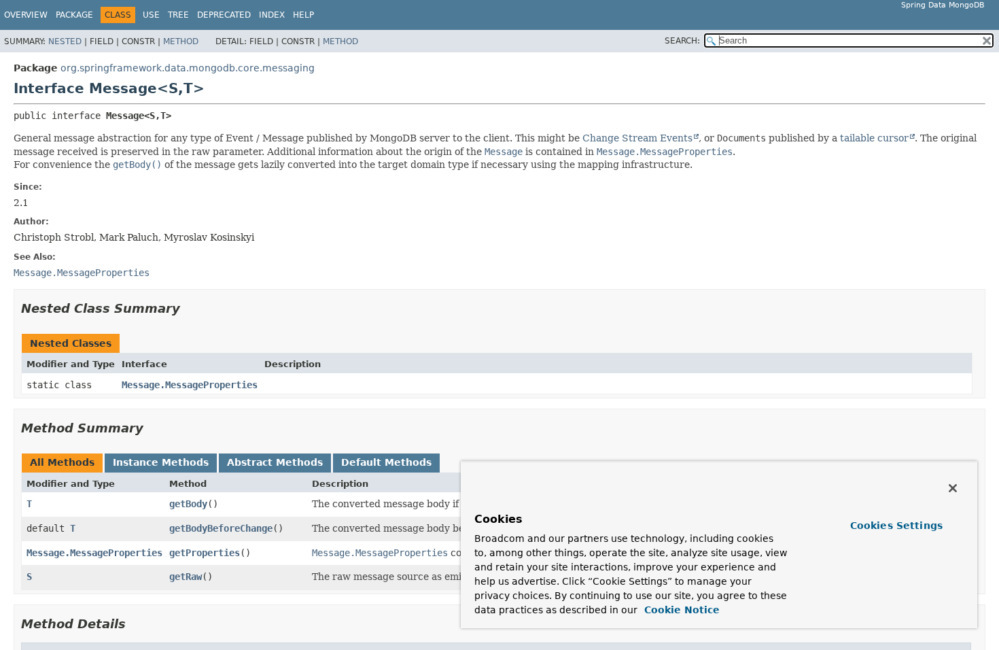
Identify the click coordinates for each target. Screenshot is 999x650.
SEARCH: (682, 41)
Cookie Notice (680, 609)
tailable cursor (874, 138)
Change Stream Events (637, 138)
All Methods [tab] (62, 462)
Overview (26, 15)
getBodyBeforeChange (221, 528)
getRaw (185, 576)
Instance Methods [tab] (161, 462)
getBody (188, 503)
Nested (65, 41)
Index (272, 15)
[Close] (953, 488)
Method (180, 41)
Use (151, 15)
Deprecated (224, 15)
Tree (178, 15)
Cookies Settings (896, 525)
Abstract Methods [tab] (275, 462)
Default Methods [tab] (386, 462)
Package (74, 15)
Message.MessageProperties (190, 384)
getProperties (204, 552)
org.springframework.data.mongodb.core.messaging (187, 68)
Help (303, 15)
